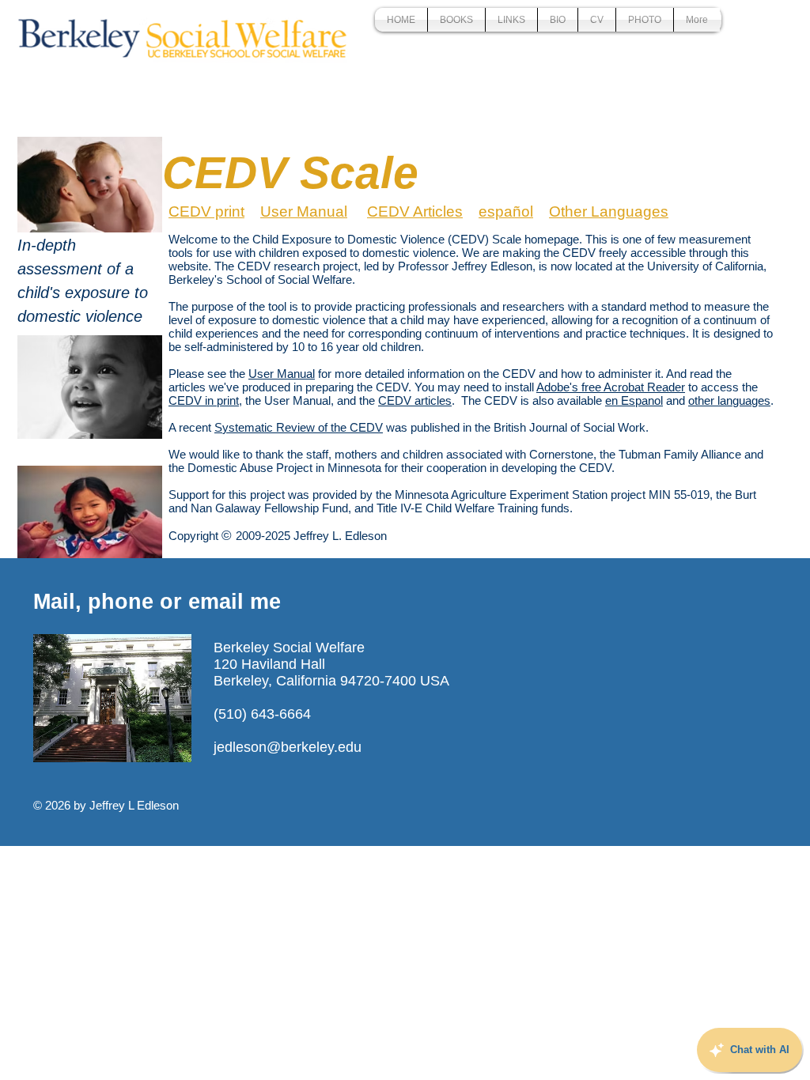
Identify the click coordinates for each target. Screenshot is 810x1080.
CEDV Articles (415, 211)
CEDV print (206, 211)
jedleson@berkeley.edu (287, 747)
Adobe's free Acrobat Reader (610, 387)
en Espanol (634, 400)
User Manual (303, 211)
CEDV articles (415, 400)
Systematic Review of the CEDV (298, 427)
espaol (506, 211)
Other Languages (608, 211)
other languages (729, 400)
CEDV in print (203, 400)
